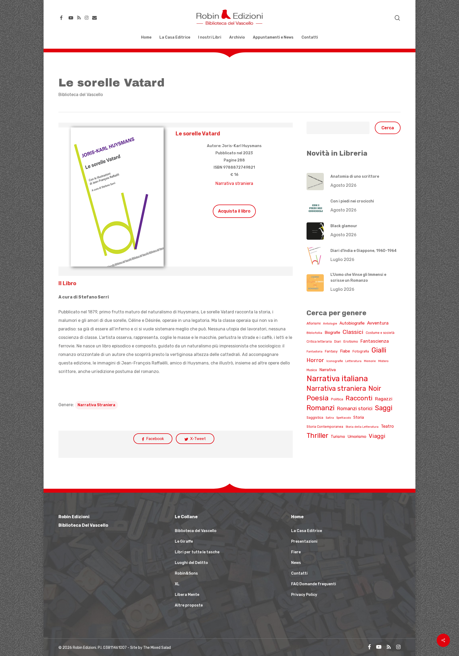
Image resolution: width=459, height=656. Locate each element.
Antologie (330, 323)
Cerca (387, 127)
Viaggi (377, 436)
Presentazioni (304, 541)
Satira (330, 418)
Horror (315, 360)
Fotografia (360, 351)
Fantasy (331, 351)
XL (177, 584)
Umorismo (356, 436)
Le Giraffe (184, 541)
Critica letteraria (319, 341)
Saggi (383, 408)
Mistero (383, 361)
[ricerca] (397, 18)
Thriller (317, 435)
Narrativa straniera (234, 183)
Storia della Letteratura (362, 427)
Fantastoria (314, 351)
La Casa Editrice (306, 531)
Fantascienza (374, 341)
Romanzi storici (354, 409)
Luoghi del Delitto (191, 562)
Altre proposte (189, 605)
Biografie (332, 332)
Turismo (338, 436)
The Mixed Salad (157, 647)
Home (297, 516)
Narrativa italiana (337, 378)
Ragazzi (383, 398)
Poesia (318, 398)
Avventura (378, 323)
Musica (312, 370)
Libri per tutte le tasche (197, 552)
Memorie (370, 361)
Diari (337, 341)
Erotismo (350, 341)
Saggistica (315, 418)
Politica (337, 399)
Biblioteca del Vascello (80, 94)
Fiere (296, 552)
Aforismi (314, 323)
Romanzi (320, 408)
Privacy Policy (304, 594)
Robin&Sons (186, 573)
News (296, 562)
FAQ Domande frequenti (313, 584)
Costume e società (380, 333)
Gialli (378, 350)
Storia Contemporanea (325, 427)
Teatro (387, 426)
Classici (353, 332)
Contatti (299, 573)
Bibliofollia (314, 333)
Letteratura (353, 361)
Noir (374, 388)
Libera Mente (187, 594)
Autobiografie (352, 323)
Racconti (359, 398)
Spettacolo (343, 418)
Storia (358, 417)
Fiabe (345, 351)
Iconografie (334, 361)
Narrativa (327, 369)
